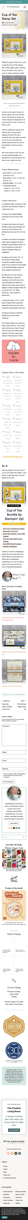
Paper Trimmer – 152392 (8, 435)
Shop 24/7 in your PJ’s (10, 531)
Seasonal (19, 1197)
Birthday (6, 1194)
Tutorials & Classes (9, 1178)
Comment (6, 726)
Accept (4, 1217)
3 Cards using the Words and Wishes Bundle (7, 970)
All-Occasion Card (8, 694)
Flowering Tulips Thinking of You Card (7, 705)
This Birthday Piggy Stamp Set (21, 705)
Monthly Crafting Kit (10, 546)
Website (5, 769)
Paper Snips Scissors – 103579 (18, 422)
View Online (9, 1004)
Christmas (6, 1197)
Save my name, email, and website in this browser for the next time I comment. (15, 775)
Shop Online (19, 1004)
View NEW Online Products (12, 544)
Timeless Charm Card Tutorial (12, 686)
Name (5, 752)
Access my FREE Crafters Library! (14, 2)
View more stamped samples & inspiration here (14, 104)
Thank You (19, 1200)
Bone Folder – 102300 (17, 435)
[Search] (23, 837)
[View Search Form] (3, 7)
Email (5, 760)
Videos (18, 1203)
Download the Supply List (12, 456)
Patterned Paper (20, 694)
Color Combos (8, 1200)
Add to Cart (7, 386)
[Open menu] (24, 7)
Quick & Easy (20, 1194)
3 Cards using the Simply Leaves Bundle (20, 950)
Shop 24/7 (6, 1175)
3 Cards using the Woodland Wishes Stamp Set (7, 951)
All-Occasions (8, 1191)
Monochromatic (21, 1191)
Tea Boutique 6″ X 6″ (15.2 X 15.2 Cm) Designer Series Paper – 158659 (18, 396)
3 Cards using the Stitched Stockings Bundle (19, 970)
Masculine (6, 1203)
